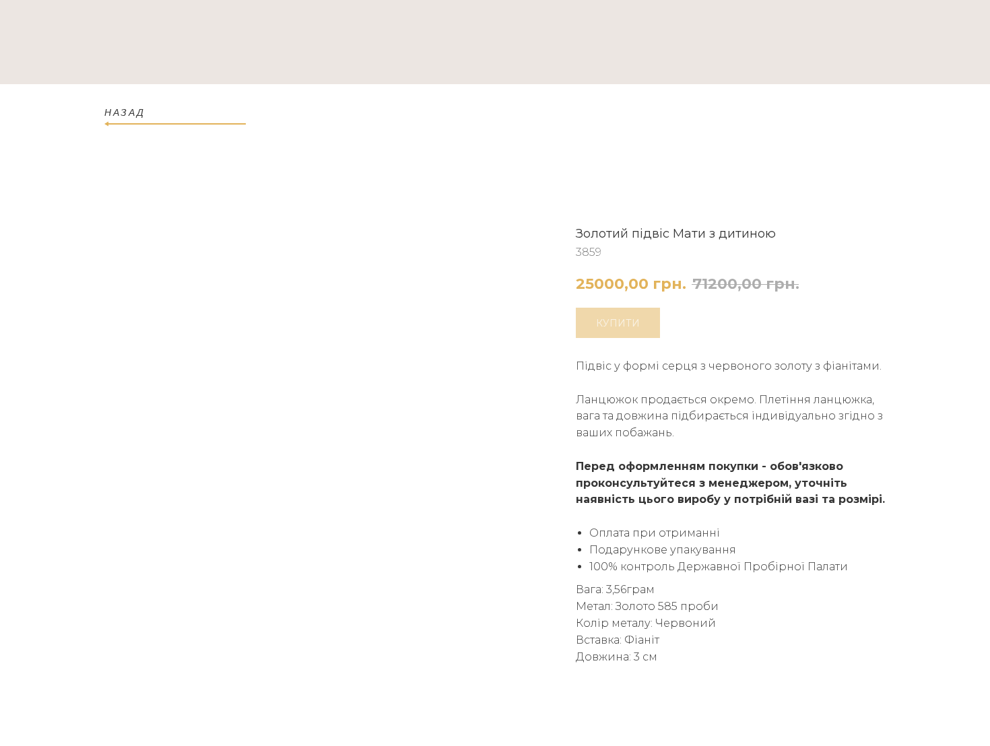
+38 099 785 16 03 (837, 43)
